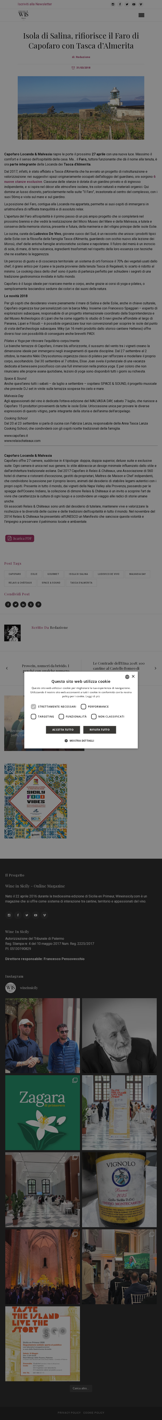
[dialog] (81, 710)
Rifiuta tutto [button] (100, 729)
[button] (81, 740)
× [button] (133, 676)
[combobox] (127, 677)
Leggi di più (93, 696)
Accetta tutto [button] (63, 729)
